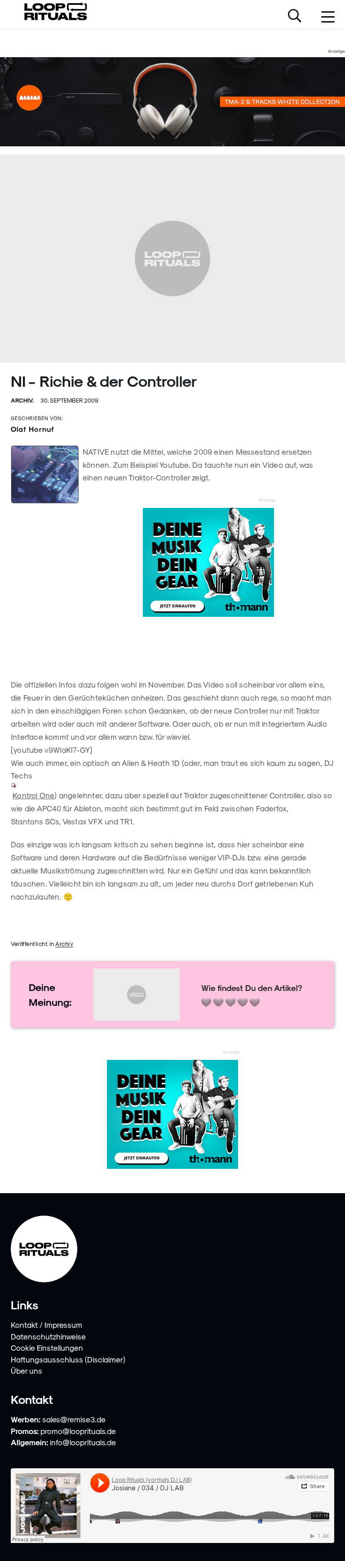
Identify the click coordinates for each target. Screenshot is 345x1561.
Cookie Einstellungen (47, 1347)
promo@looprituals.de (78, 1430)
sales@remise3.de (74, 1419)
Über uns (26, 1370)
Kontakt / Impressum (46, 1324)
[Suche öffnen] (294, 16)
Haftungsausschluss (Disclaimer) (68, 1359)
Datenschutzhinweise (48, 1336)
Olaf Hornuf (32, 429)
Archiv (64, 943)
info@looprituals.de (83, 1442)
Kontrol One (33, 795)
